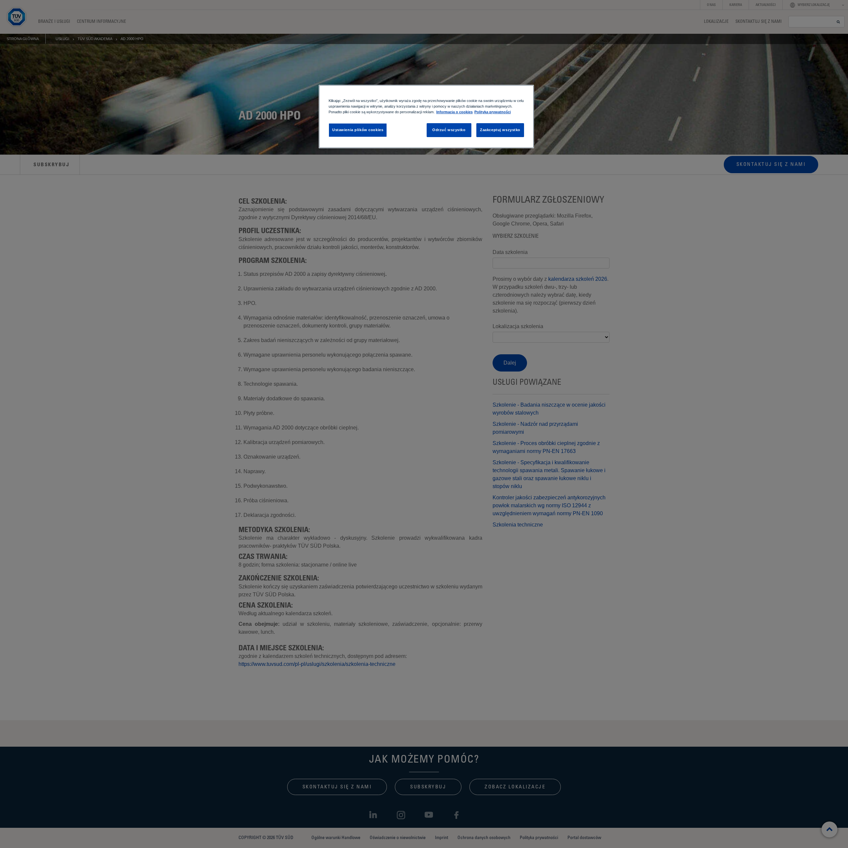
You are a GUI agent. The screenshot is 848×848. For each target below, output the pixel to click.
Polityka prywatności (492, 112)
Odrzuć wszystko (449, 130)
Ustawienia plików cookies (357, 130)
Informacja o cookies (454, 112)
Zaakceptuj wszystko (500, 130)
